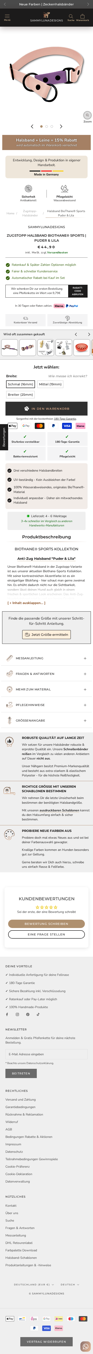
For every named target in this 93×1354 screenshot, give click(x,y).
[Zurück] (32, 126)
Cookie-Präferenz (17, 1166)
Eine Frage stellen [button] (46, 934)
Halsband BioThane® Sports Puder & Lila (66, 213)
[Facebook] (7, 1014)
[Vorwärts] (61, 126)
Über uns (11, 1213)
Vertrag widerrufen (46, 1341)
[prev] (76, 335)
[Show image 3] (52, 126)
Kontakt (10, 1206)
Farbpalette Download (21, 1250)
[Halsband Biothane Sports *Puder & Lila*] (27, 341)
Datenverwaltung (17, 1181)
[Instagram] (17, 1014)
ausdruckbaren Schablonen (59, 810)
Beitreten (21, 1073)
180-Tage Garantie (65, 419)
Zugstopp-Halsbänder (30, 213)
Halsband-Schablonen (21, 1258)
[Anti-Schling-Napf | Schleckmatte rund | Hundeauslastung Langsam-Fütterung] (81, 341)
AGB (8, 1129)
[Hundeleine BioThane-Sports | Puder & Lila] (9, 341)
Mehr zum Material (33, 689)
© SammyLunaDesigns (46, 1293)
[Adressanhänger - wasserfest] (45, 341)
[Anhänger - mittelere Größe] (63, 341)
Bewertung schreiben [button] (46, 924)
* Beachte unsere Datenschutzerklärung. (29, 1063)
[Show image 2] (46, 126)
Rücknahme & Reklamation (24, 1114)
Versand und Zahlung (20, 1099)
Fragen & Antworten (35, 674)
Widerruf (11, 1122)
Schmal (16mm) (20, 384)
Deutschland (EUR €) (32, 1284)
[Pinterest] (27, 1014)
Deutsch (68, 1284)
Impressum (13, 1144)
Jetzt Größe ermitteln (50, 634)
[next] (89, 335)
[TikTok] (38, 1014)
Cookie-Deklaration (18, 1174)
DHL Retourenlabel (19, 1243)
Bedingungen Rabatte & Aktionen (28, 1137)
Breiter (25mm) (20, 395)
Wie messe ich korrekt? (67, 376)
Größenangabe (30, 720)
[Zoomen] (87, 115)
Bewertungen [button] (4, 437)
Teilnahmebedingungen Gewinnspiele (31, 1159)
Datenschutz (14, 1152)
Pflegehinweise (30, 705)
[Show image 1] (41, 126)
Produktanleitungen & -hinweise (28, 1265)
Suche (9, 1220)
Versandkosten (57, 252)
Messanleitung (29, 658)
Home (10, 213)
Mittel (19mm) (50, 384)
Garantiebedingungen (20, 1107)
